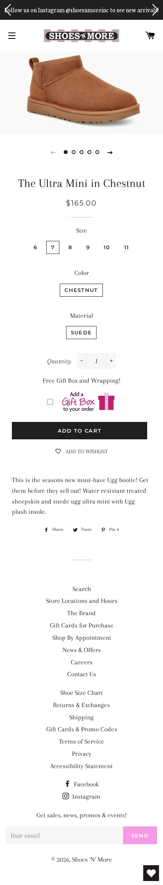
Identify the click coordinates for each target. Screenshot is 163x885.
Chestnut (81, 290)
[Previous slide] (53, 152)
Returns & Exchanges (81, 705)
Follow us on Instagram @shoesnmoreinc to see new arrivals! (81, 10)
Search (81, 589)
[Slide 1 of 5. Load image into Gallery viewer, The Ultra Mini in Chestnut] (66, 152)
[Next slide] (110, 152)
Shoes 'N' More (92, 859)
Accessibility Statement (81, 766)
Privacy (81, 753)
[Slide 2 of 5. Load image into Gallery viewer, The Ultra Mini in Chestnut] (74, 152)
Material (81, 315)
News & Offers (82, 650)
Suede (81, 332)
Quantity (59, 361)
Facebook (85, 784)
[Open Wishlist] (151, 873)
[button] (7, 10)
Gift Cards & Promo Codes (81, 729)
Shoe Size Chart (81, 692)
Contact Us (81, 674)
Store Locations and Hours (82, 601)
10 (107, 247)
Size (81, 230)
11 (126, 247)
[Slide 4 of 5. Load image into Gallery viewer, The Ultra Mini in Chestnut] (89, 152)
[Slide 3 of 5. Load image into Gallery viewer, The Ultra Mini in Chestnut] (81, 152)
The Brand (81, 613)
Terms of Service (81, 741)
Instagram (85, 796)
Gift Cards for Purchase (82, 625)
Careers (82, 662)
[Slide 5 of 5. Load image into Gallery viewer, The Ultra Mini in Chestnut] (97, 152)
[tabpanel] (81, 92)
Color (81, 273)
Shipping (81, 717)
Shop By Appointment (81, 637)
